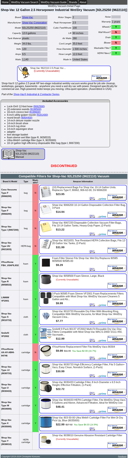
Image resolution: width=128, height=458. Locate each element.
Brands (73, 2)
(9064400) (26, 117)
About (83, 2)
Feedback (122, 456)
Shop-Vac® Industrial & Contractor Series (36, 94)
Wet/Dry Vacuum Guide (54, 2)
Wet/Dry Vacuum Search (24, 2)
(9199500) (35, 109)
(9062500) (39, 106)
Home (5, 2)
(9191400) (42, 115)
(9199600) (35, 112)
